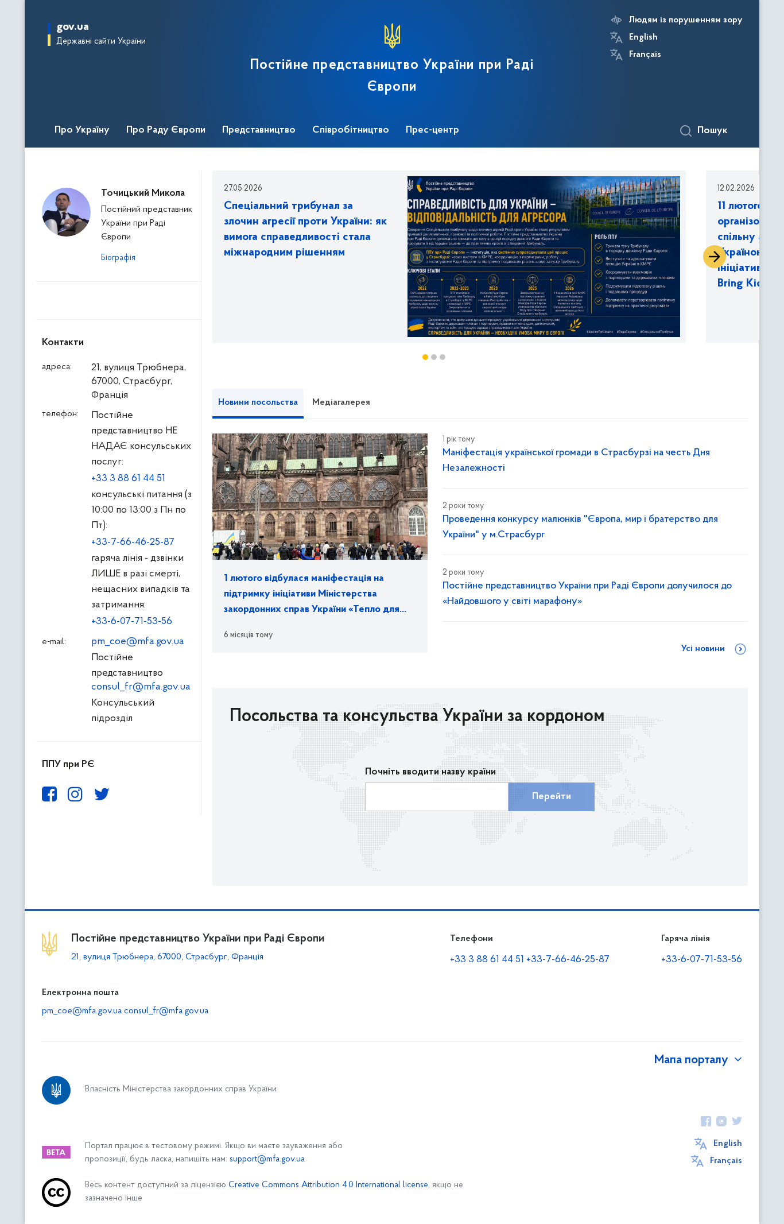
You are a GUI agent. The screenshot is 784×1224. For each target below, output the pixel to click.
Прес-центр (432, 130)
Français (645, 54)
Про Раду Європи (165, 130)
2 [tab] (434, 357)
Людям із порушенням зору (685, 20)
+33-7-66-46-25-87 (132, 542)
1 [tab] (425, 357)
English (643, 37)
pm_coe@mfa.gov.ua (137, 642)
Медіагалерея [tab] (341, 402)
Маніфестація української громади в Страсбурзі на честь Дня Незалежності (576, 461)
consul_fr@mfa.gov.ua (141, 687)
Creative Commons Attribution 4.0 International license (328, 1185)
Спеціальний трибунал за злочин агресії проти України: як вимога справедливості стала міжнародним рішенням (305, 229)
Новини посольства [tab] (258, 402)
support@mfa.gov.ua (267, 1159)
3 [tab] (442, 357)
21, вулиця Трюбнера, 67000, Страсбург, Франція (167, 957)
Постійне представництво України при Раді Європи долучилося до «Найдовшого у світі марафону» (587, 594)
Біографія (118, 258)
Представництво (259, 130)
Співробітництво (350, 130)
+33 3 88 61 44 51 (128, 479)
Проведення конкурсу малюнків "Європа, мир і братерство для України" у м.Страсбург (580, 527)
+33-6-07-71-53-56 (131, 622)
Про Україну (82, 130)
